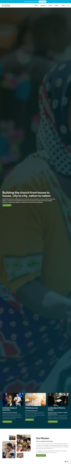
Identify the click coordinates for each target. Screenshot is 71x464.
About (36, 5)
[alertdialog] (35, 1)
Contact (63, 5)
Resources (43, 5)
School (50, 5)
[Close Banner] (70, 1)
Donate (56, 5)
